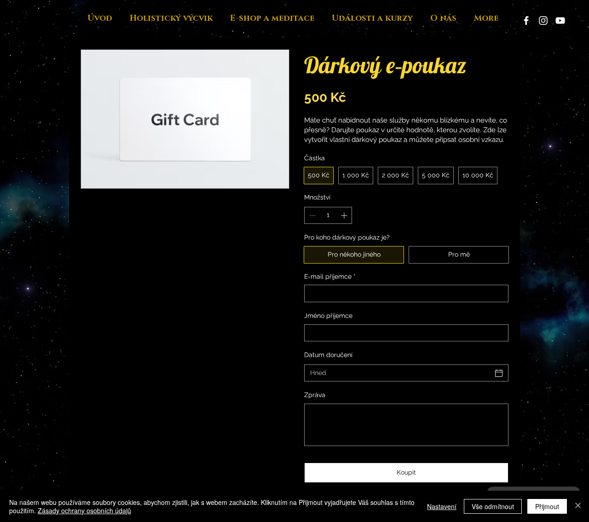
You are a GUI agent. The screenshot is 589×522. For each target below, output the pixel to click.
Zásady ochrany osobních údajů (84, 510)
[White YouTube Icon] (560, 20)
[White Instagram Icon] (543, 20)
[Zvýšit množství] (345, 215)
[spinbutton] (328, 215)
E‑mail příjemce (330, 276)
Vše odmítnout (493, 506)
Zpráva (314, 395)
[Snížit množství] (311, 215)
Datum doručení (328, 354)
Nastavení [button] (441, 506)
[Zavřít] (577, 506)
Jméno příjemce (328, 315)
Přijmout (547, 506)
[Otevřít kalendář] (498, 373)
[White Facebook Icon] (526, 20)
